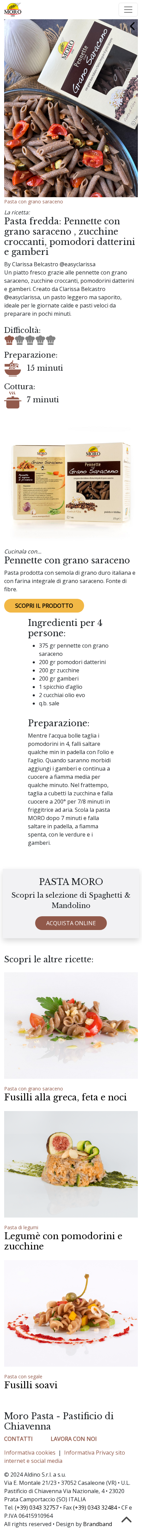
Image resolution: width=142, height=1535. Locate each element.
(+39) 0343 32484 (95, 1507)
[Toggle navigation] (128, 9)
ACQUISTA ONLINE (71, 923)
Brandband (97, 1524)
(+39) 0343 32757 (37, 1507)
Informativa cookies (29, 1452)
